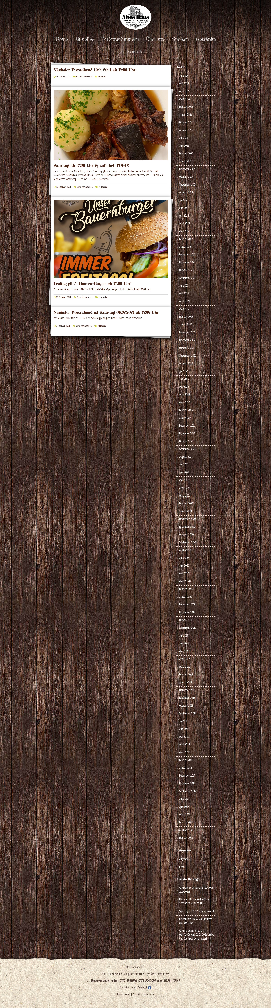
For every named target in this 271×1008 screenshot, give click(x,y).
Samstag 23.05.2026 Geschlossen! (196, 911)
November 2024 (187, 169)
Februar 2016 (186, 838)
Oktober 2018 (186, 705)
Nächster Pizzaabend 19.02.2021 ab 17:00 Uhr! (95, 69)
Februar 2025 (186, 153)
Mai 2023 (184, 293)
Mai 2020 (184, 573)
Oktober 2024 (186, 177)
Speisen (180, 39)
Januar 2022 (185, 418)
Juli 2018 (183, 721)
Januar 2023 (185, 324)
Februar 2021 (186, 503)
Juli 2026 (184, 76)
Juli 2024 (184, 200)
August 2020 (186, 550)
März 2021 (184, 495)
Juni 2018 (184, 729)
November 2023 (187, 262)
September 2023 (187, 278)
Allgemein (102, 77)
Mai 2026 (184, 83)
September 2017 (187, 791)
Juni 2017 (184, 807)
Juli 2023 (183, 285)
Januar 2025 (185, 161)
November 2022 (187, 340)
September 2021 (187, 449)
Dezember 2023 (187, 254)
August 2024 (186, 192)
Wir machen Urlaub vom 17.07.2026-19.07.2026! (196, 890)
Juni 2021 (184, 472)
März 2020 (185, 581)
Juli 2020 (184, 558)
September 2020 (188, 542)
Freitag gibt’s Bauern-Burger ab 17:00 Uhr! (92, 283)
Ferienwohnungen (120, 39)
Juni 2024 (184, 208)
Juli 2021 (183, 464)
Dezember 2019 (187, 604)
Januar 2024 (185, 247)
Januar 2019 (185, 682)
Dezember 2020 (187, 519)
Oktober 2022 (186, 348)
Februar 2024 (186, 239)
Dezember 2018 (187, 690)
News (127, 994)
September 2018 (187, 713)
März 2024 (185, 231)
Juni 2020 (184, 565)
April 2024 (184, 223)
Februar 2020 (186, 589)
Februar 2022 (186, 410)
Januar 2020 (185, 597)
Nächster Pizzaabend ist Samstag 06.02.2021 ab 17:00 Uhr (106, 312)
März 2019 (184, 667)
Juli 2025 (184, 138)
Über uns (155, 39)
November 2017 (187, 783)
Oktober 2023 (186, 270)
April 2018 (184, 744)
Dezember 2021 (187, 425)
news (181, 866)
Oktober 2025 (186, 122)
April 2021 (184, 488)
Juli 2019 (183, 635)
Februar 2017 (186, 822)
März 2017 (184, 814)
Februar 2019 (186, 674)
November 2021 (187, 433)
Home (61, 39)
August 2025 (186, 130)
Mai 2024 (184, 215)
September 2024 (187, 184)
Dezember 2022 (187, 332)
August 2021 (186, 457)
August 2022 (186, 363)
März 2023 (184, 309)
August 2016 (186, 830)
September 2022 (187, 355)
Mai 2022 (184, 387)
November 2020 (187, 527)
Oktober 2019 (186, 620)
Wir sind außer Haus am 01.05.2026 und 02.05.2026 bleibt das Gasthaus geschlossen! (196, 935)
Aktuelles (84, 39)
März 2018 (184, 752)
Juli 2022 (184, 371)
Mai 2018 (184, 737)
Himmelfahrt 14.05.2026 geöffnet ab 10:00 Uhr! (195, 921)
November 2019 (187, 612)
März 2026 (185, 99)
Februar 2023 (186, 317)
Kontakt (135, 51)
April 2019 (184, 659)
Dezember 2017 (187, 775)
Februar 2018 (186, 760)
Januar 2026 (185, 114)
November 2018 (187, 698)
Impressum (148, 994)
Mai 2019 (184, 651)
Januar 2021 (185, 511)
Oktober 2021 (186, 441)
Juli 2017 (183, 799)
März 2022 (185, 402)
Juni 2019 (184, 643)
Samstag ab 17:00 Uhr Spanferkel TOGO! (91, 165)
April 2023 (184, 301)
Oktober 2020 (186, 534)
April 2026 (184, 91)
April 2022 (184, 394)
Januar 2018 (185, 768)
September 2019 (187, 628)
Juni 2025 (184, 146)
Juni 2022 (184, 379)
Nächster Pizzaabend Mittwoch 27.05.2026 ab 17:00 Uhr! (195, 901)
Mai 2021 (184, 480)
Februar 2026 (186, 107)
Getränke (206, 39)
